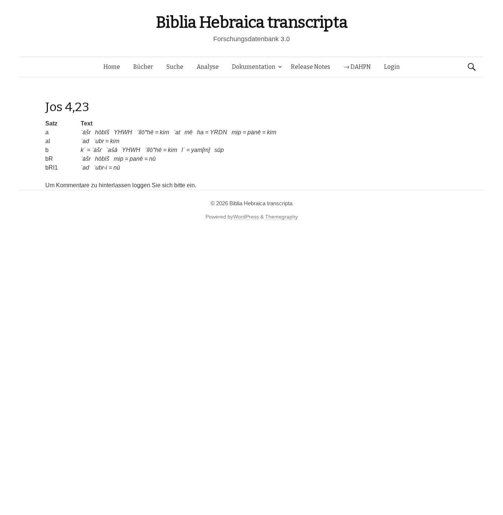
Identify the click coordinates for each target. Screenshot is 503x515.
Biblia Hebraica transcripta (251, 22)
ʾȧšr (86, 132)
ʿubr (99, 141)
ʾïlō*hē (145, 132)
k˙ (83, 150)
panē (136, 159)
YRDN (218, 132)
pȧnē (254, 132)
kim (164, 132)
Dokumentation (253, 66)
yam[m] (200, 150)
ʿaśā (111, 150)
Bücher (143, 66)
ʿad (85, 141)
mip (236, 132)
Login (392, 66)
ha (200, 132)
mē (188, 132)
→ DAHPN (357, 66)
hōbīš (102, 132)
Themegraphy (281, 217)
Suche (174, 66)
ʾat (176, 132)
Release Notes (310, 66)
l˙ (183, 150)
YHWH (123, 132)
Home (111, 66)
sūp (219, 150)
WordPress (246, 217)
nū (152, 159)
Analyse (208, 66)
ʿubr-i (100, 167)
